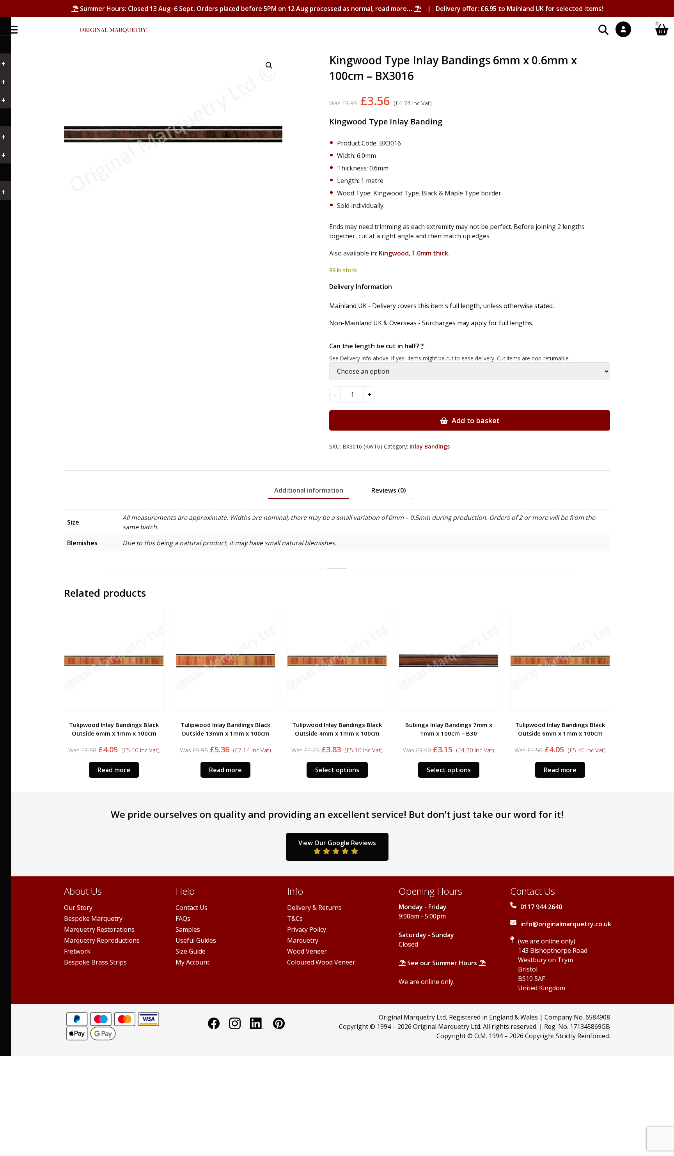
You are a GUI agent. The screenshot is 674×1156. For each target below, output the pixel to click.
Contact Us (192, 907)
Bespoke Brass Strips (95, 962)
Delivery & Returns (314, 907)
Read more (114, 770)
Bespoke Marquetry (93, 918)
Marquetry (302, 940)
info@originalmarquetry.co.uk (565, 924)
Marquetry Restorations (99, 929)
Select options (337, 770)
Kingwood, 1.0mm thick (413, 253)
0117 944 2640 (541, 906)
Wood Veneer (307, 951)
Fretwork (77, 951)
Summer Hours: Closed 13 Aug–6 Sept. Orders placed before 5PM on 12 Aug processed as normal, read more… (246, 8)
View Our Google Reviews (337, 843)
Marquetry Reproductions (102, 940)
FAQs (183, 918)
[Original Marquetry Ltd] (113, 26)
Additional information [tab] (308, 490)
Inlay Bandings (430, 446)
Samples (188, 929)
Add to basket (476, 420)
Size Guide (191, 951)
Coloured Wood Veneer (321, 962)
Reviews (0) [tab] (388, 490)
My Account (192, 962)
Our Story (78, 907)
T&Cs (295, 918)
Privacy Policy (306, 929)
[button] (269, 66)
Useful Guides (196, 940)
